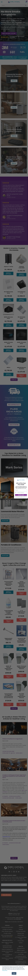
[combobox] (16, 492)
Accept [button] (14, 973)
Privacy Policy (4, 970)
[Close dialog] (27, 478)
